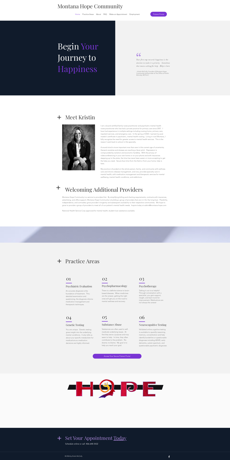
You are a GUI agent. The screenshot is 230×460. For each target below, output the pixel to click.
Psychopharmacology (114, 286)
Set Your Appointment (95, 438)
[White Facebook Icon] (169, 456)
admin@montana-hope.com (155, 205)
